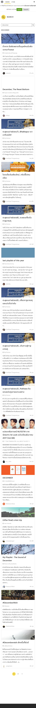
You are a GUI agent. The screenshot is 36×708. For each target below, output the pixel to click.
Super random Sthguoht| (11, 92)
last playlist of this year (13, 260)
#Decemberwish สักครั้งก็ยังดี (16, 642)
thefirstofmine (10, 626)
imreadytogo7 (10, 541)
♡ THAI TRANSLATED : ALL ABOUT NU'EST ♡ (17, 441)
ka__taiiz (8, 461)
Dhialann (6, 606)
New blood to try (9, 264)
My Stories (7, 138)
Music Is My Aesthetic (10, 564)
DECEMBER (8, 477)
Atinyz (8, 115)
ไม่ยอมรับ (26, 9)
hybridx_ (8, 284)
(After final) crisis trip (12, 520)
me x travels (7, 523)
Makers (7, 2)
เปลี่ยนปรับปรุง (8, 646)
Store (13, 2)
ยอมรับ (19, 9)
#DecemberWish (10, 602)
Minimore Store (10, 504)
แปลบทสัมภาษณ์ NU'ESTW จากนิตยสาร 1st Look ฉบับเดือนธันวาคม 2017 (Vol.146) (18, 434)
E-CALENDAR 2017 (9, 481)
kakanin (8, 73)
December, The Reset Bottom (16, 89)
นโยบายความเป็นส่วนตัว (30, 5)
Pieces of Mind (10, 586)
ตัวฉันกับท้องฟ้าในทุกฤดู (10, 53)
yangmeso (9, 666)
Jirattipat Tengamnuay (12, 158)
